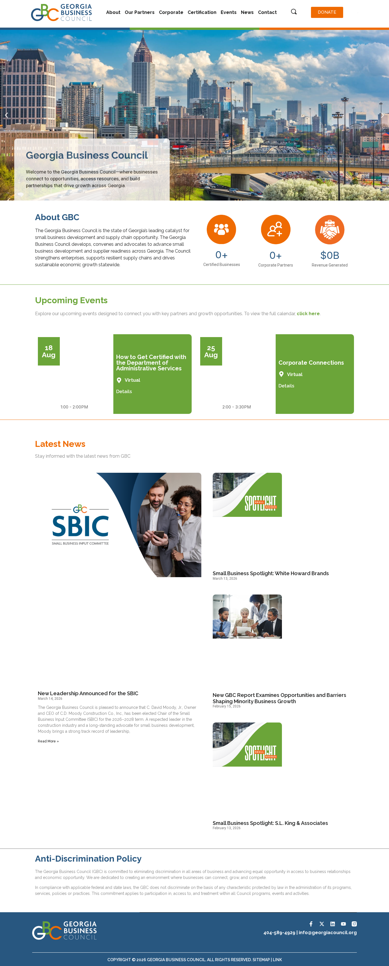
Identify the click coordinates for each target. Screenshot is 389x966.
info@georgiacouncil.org (328, 932)
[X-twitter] (321, 923)
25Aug (211, 351)
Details (124, 391)
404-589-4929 (279, 932)
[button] (6, 115)
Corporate (171, 12)
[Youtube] (343, 923)
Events (229, 12)
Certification (202, 12)
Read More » (48, 741)
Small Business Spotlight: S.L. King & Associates (270, 823)
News (247, 12)
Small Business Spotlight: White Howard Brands (271, 573)
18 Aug (49, 351)
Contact (267, 12)
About (113, 12)
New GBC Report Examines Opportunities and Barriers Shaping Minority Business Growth (279, 698)
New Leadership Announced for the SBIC (88, 693)
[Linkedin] (332, 923)
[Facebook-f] (311, 923)
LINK (277, 959)
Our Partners (140, 12)
